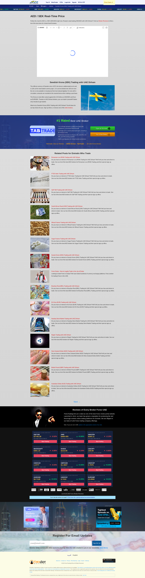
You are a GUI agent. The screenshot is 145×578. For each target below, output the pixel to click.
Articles (51, 6)
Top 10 (48, 2)
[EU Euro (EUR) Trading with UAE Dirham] (39, 315)
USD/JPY (99, 9)
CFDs (61, 2)
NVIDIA (80, 9)
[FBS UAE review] (46, 490)
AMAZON (36, 9)
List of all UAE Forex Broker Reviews (73, 493)
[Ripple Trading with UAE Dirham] (39, 347)
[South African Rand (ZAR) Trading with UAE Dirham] (39, 219)
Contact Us (63, 560)
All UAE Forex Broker (94, 144)
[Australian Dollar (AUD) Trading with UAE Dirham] (39, 396)
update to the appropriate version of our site (90, 424)
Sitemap (87, 560)
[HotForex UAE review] (72, 490)
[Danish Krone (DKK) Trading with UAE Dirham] (39, 267)
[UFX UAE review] (65, 490)
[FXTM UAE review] (104, 490)
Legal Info (67, 2)
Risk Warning (74, 560)
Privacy (68, 560)
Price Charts (108, 2)
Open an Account (101, 128)
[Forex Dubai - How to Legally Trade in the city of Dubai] (39, 282)
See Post (84, 575)
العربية (69, 555)
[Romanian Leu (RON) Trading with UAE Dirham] (39, 170)
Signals (74, 2)
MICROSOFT (58, 9)
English (44, 6)
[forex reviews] (38, 563)
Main (37, 6)
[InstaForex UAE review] (53, 490)
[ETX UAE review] (91, 490)
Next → (77, 402)
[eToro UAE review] (78, 490)
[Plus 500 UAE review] (33, 490)
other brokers (69, 107)
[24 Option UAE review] (97, 490)
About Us (58, 560)
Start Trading (45, 441)
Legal (79, 560)
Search (82, 560)
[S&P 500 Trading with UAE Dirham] (39, 202)
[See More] (104, 548)
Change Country (109, 561)
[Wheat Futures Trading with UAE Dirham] (39, 235)
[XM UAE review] (40, 490)
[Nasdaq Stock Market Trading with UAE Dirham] (39, 331)
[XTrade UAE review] (59, 490)
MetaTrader (54, 2)
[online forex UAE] (34, 3)
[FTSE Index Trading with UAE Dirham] (39, 186)
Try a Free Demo (101, 134)
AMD (16, 9)
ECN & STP (81, 2)
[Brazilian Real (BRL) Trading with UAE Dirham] (39, 298)
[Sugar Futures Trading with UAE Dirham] (39, 251)
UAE (32, 6)
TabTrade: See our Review (55, 144)
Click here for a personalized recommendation (81, 497)
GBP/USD (140, 9)
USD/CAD (120, 9)
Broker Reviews (103, 21)
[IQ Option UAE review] (85, 490)
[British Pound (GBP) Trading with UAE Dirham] (39, 380)
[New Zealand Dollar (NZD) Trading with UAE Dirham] (39, 364)
